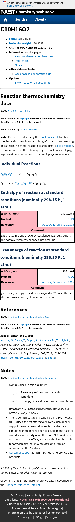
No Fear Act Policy (48, 504)
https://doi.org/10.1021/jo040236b (21, 357)
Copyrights (11, 499)
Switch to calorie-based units (32, 82)
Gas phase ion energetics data (33, 74)
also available (64, 145)
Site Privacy (18, 495)
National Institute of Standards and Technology (8, 12)
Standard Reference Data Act (22, 485)
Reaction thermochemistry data (34, 56)
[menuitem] (5, 19)
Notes (18, 65)
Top (10, 111)
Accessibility (33, 495)
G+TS (71, 219)
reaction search (49, 137)
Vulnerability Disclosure (21, 504)
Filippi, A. (32, 340)
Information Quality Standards (27, 512)
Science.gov (25, 517)
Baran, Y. (20, 340)
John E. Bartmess (29, 129)
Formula (14, 39)
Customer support (20, 452)
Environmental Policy (25, 508)
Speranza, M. (47, 340)
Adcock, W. (6, 340)
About (39, 19)
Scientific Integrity (51, 508)
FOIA (64, 504)
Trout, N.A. (62, 340)
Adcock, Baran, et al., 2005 (58, 224)
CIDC (71, 276)
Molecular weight (20, 43)
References (22, 60)
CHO (6, 174)
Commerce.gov (56, 512)
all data (50, 357)
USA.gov (39, 517)
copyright (25, 118)
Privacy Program (53, 495)
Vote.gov (51, 517)
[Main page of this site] (5, 19)
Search (20, 19)
